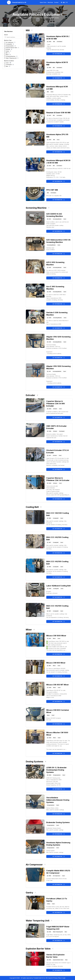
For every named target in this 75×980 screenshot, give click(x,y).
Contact (56, 2)
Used (8, 62)
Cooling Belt (10, 44)
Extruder (9, 49)
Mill (7, 52)
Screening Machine (11, 56)
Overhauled (9, 64)
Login (63, 978)
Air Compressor (10, 42)
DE (67, 2)
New (8, 66)
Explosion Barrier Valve (12, 47)
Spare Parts (43, 2)
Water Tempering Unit (12, 58)
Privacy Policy (57, 978)
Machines (50, 2)
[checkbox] (4, 42)
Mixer (8, 54)
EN (64, 2)
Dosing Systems (10, 45)
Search (6, 34)
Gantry (8, 51)
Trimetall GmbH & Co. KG (19, 2)
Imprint (50, 978)
